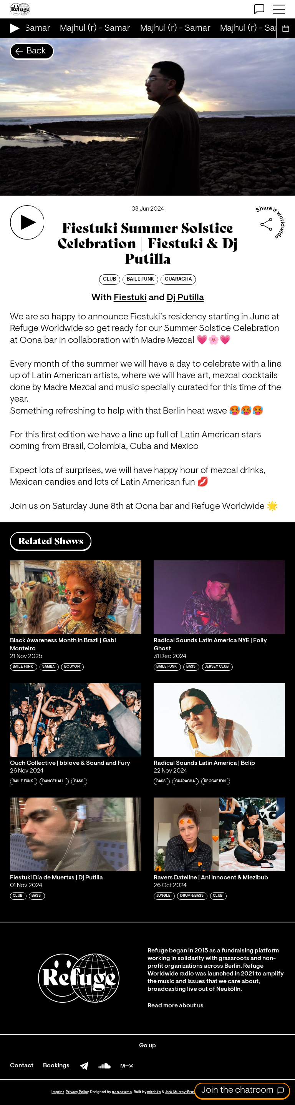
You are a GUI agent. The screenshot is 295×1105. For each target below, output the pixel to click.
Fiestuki (130, 297)
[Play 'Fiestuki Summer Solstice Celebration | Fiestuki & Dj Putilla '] (27, 222)
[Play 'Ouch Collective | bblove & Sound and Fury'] (75, 720)
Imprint (57, 1092)
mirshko (154, 1092)
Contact (21, 1066)
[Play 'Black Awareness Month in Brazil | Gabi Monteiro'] (75, 597)
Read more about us (176, 1006)
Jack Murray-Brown (181, 1092)
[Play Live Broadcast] (13, 28)
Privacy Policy (77, 1092)
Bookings (56, 1066)
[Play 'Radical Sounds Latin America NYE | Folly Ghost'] (219, 597)
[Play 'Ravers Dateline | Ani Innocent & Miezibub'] (219, 835)
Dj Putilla (185, 297)
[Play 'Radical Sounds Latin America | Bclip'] (219, 720)
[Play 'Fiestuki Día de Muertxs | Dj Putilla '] (75, 835)
